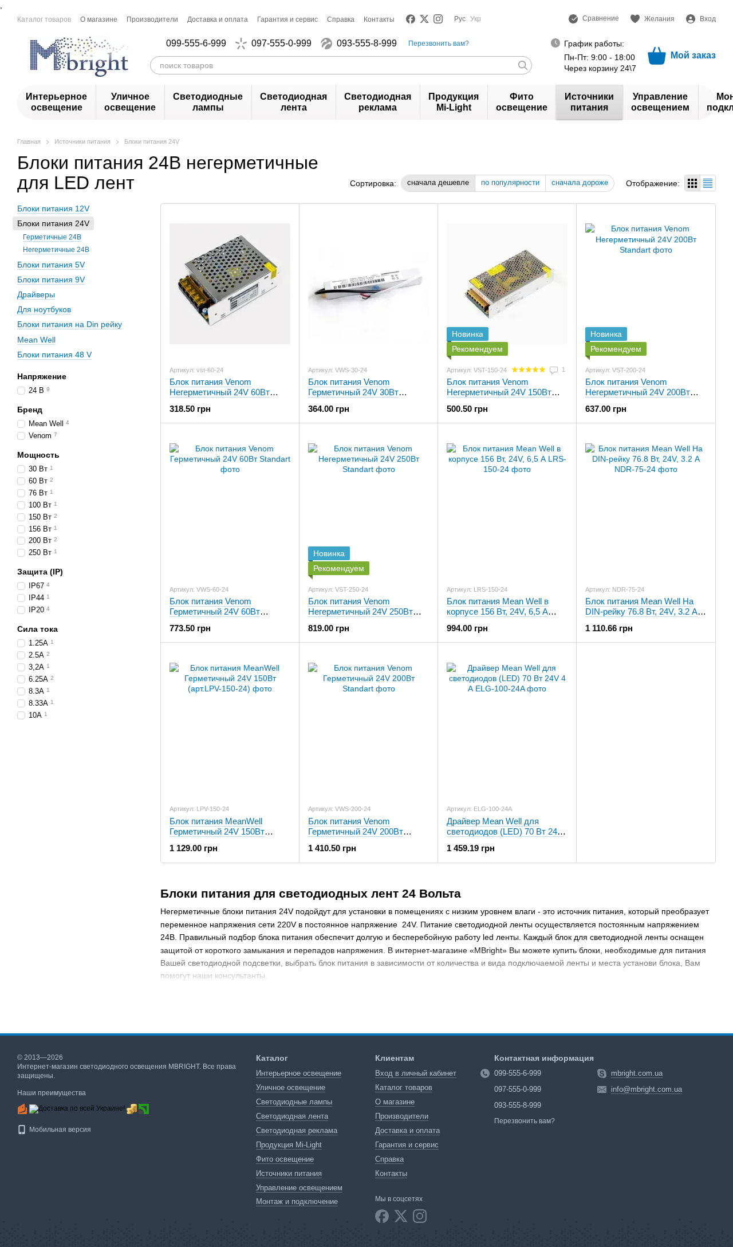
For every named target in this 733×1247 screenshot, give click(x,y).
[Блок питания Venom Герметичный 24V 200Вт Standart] (368, 722)
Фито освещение (521, 102)
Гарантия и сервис (287, 19)
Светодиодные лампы (208, 102)
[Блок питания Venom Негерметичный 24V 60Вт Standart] (230, 284)
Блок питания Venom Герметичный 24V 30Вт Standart (353, 392)
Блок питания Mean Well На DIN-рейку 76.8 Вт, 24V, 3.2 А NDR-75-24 (641, 611)
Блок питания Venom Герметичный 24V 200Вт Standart (355, 831)
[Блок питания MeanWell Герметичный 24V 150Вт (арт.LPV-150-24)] (230, 722)
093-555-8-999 (367, 43)
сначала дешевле (438, 182)
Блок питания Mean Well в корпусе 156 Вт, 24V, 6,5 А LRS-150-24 (498, 611)
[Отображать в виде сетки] (692, 183)
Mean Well (36, 339)
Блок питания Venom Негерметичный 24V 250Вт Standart (360, 611)
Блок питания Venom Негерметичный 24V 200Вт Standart (637, 392)
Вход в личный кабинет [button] (415, 1073)
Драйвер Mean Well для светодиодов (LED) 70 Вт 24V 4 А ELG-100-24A (505, 831)
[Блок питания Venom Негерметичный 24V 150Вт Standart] (507, 284)
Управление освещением (660, 102)
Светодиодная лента (293, 102)
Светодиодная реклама (377, 102)
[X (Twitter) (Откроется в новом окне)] (424, 18)
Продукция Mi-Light (453, 102)
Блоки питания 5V (51, 264)
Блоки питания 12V (53, 208)
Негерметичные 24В (56, 250)
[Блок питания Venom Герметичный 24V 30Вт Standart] (368, 284)
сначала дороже (579, 182)
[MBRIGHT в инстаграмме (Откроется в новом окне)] (438, 18)
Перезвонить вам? (438, 44)
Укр (475, 18)
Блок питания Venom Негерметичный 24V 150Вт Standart (499, 392)
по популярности (510, 182)
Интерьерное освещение (56, 102)
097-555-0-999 (281, 43)
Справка (340, 19)
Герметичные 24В (52, 237)
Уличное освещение (130, 102)
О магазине (98, 19)
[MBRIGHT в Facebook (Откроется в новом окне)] (410, 18)
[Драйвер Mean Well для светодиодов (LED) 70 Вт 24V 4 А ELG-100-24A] (507, 722)
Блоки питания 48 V (54, 354)
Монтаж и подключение (297, 1201)
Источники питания (589, 102)
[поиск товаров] (523, 65)
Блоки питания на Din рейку (69, 324)
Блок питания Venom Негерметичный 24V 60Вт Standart (220, 392)
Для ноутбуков (44, 309)
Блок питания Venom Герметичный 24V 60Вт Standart (215, 611)
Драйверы (36, 294)
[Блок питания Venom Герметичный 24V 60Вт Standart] (230, 503)
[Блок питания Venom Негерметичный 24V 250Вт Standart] (368, 503)
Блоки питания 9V (51, 279)
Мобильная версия (59, 1130)
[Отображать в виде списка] (707, 183)
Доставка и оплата (217, 19)
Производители (152, 19)
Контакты (379, 19)
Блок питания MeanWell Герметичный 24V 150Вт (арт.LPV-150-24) (217, 831)
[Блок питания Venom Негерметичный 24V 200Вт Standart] (645, 284)
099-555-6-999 (196, 43)
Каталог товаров (44, 19)
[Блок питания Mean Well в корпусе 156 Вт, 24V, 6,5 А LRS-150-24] (507, 503)
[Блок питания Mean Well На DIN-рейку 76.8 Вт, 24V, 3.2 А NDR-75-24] (645, 503)
